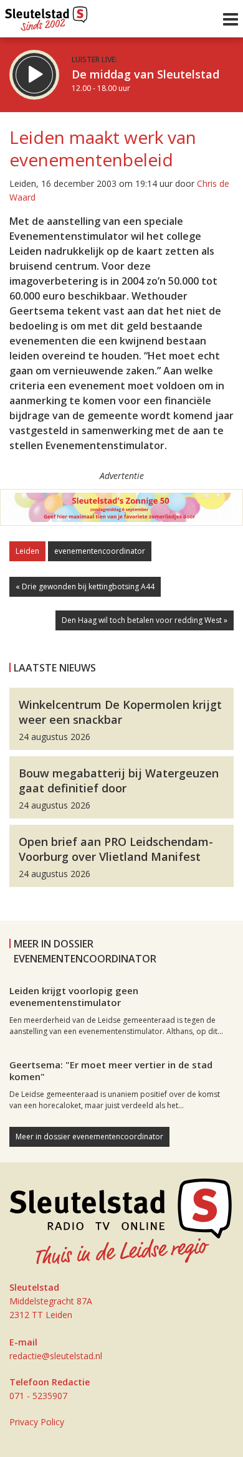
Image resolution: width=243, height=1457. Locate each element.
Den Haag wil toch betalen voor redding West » (144, 620)
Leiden (27, 551)
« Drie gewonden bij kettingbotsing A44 (85, 586)
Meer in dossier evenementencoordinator (89, 1136)
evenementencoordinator (99, 551)
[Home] (46, 15)
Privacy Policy (36, 1422)
